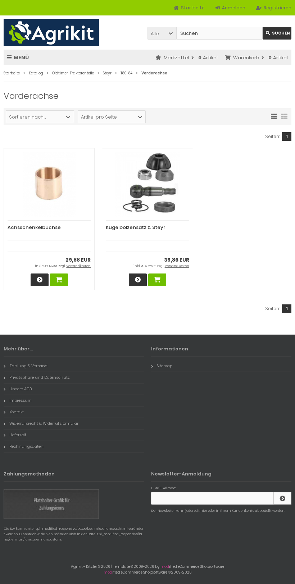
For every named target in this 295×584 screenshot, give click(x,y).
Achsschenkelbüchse (34, 227)
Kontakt (16, 412)
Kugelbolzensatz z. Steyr (135, 227)
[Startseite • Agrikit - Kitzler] (51, 32)
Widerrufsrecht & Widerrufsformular (43, 423)
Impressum (20, 400)
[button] (162, 33)
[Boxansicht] (274, 116)
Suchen (277, 33)
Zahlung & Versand (28, 366)
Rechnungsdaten (26, 446)
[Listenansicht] (284, 116)
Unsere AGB (20, 389)
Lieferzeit (17, 435)
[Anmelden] (282, 498)
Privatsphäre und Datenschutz (39, 377)
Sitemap (164, 366)
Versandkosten (78, 266)
